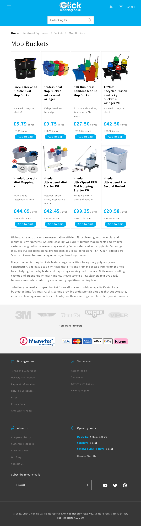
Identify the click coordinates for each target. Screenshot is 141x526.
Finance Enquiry (80, 390)
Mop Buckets (77, 33)
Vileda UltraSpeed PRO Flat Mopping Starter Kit (85, 184)
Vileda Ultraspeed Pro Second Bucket (115, 182)
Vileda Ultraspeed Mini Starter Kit (55, 182)
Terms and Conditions (23, 370)
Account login (79, 370)
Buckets (58, 33)
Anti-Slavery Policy (21, 410)
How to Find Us (86, 456)
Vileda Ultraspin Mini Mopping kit (25, 182)
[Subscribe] (86, 485)
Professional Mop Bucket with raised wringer (53, 93)
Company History (21, 437)
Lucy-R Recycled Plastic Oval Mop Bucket (25, 91)
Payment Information (23, 384)
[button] (9, 7)
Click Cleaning (31, 513)
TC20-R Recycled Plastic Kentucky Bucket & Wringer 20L (115, 95)
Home (15, 33)
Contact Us (17, 463)
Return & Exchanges (22, 390)
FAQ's (14, 397)
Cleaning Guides (20, 450)
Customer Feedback (22, 443)
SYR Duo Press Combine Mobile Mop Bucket (85, 91)
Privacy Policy (19, 403)
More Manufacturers (70, 325)
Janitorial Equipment (36, 33)
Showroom (77, 377)
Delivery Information (23, 377)
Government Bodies (82, 383)
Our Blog (16, 457)
